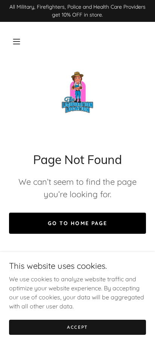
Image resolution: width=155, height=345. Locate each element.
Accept (77, 327)
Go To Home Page (77, 223)
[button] (16, 41)
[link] (77, 92)
